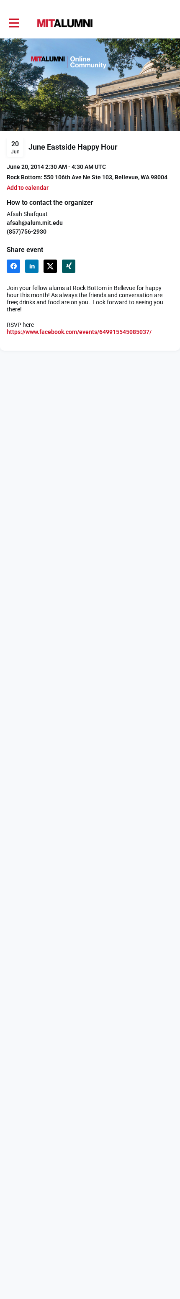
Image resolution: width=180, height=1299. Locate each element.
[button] (28, 187)
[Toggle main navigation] (13, 23)
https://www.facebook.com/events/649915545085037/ (79, 332)
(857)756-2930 (26, 231)
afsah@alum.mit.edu (35, 222)
